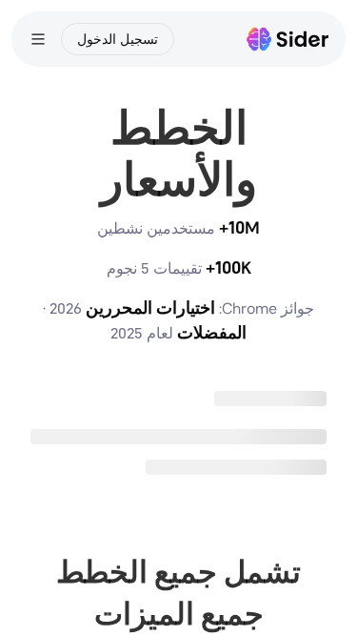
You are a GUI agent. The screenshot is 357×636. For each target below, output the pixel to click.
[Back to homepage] (288, 39)
